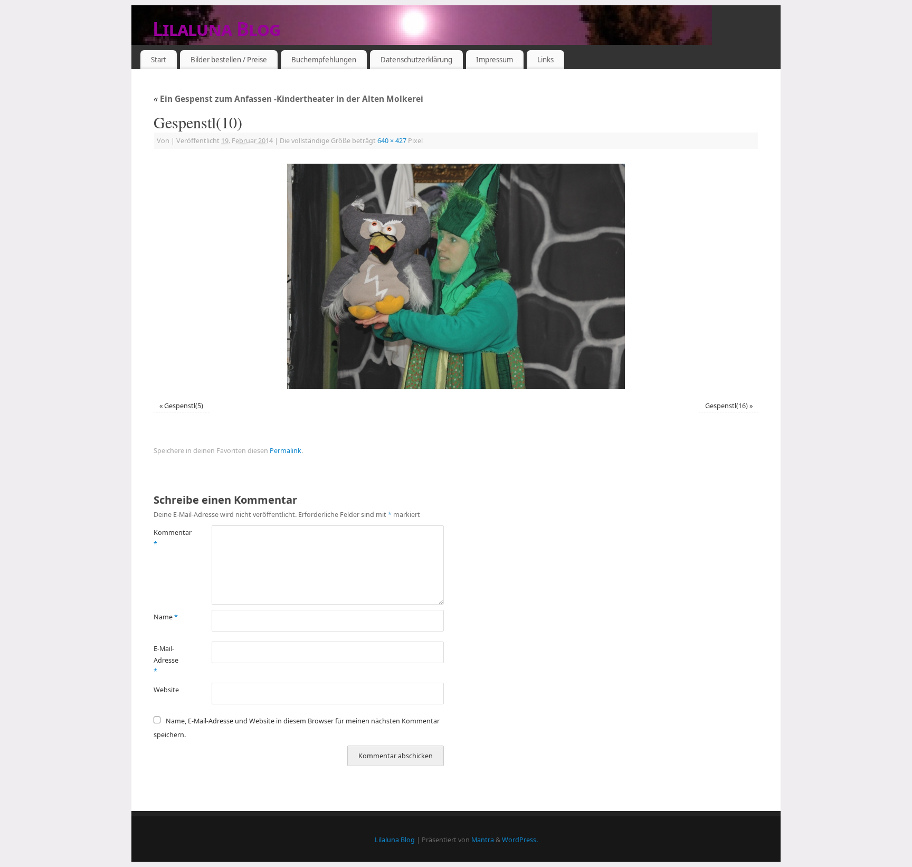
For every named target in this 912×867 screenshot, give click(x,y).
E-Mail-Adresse (166, 660)
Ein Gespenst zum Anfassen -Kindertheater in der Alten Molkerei (288, 99)
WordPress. (520, 839)
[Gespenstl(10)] (456, 276)
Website (166, 689)
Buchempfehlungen (323, 59)
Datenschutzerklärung (416, 59)
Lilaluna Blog (217, 29)
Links (545, 59)
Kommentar (168, 538)
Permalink (285, 450)
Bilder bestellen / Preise (229, 59)
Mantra (482, 839)
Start (158, 59)
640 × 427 (391, 140)
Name (166, 616)
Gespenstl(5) (183, 405)
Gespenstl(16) (726, 405)
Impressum (494, 59)
